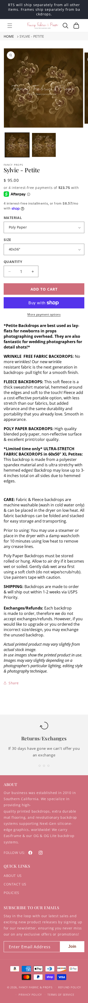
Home (9, 36)
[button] (9, 25)
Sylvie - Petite (32, 36)
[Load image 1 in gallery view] (17, 145)
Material (13, 217)
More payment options (44, 314)
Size (7, 239)
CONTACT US (15, 884)
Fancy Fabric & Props (36, 987)
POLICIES (11, 892)
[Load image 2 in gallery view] (44, 145)
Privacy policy (30, 994)
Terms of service (60, 994)
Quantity (13, 261)
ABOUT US (13, 875)
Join (72, 946)
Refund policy (69, 987)
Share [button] (14, 683)
